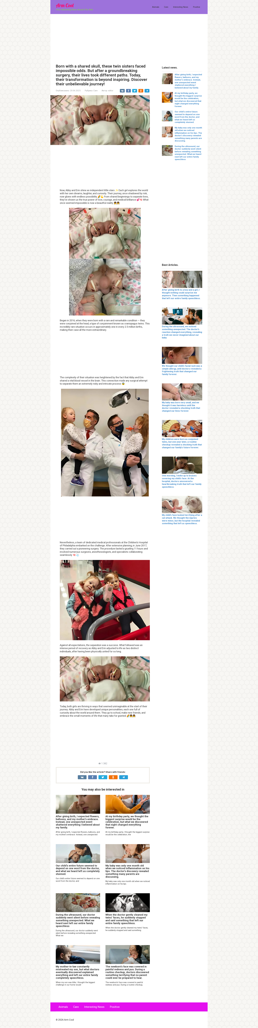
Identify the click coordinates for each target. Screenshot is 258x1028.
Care (166, 7)
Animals (155, 7)
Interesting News (180, 7)
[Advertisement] (129, 37)
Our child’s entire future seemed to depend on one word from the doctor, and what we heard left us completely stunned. (78, 870)
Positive (196, 7)
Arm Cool (64, 5)
